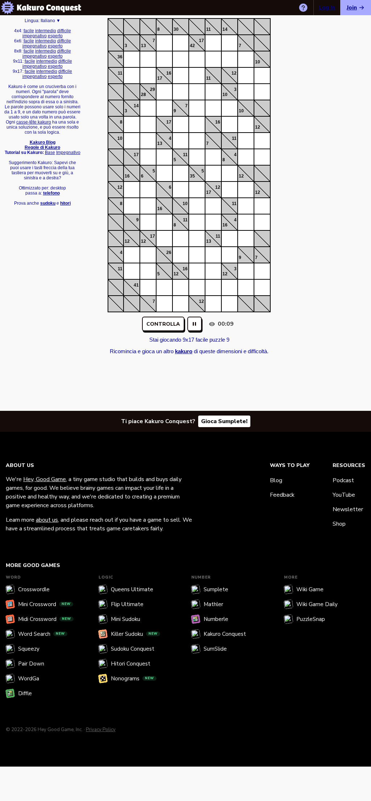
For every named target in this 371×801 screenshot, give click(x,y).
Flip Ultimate (127, 604)
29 (152, 89)
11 (208, 29)
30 (176, 29)
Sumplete (216, 589)
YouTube (344, 495)
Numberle (216, 619)
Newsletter (348, 509)
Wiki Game (310, 589)
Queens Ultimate (132, 589)
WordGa (28, 678)
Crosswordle (34, 589)
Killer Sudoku (134, 634)
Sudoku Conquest (132, 648)
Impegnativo (68, 152)
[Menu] (7, 7)
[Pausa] (194, 324)
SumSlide (215, 648)
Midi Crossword (44, 619)
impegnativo (34, 35)
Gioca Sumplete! (224, 421)
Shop (339, 524)
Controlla (163, 324)
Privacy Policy (101, 729)
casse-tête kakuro (33, 122)
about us (47, 520)
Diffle (25, 693)
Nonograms (132, 678)
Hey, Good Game (44, 479)
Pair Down (31, 663)
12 (234, 73)
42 (192, 45)
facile (29, 30)
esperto (55, 35)
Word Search (41, 634)
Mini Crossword (44, 604)
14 (225, 29)
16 (168, 73)
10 (257, 61)
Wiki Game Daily (317, 604)
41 (136, 285)
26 (168, 252)
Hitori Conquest (130, 663)
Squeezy (28, 648)
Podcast (343, 480)
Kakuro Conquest (225, 634)
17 (201, 40)
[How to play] (303, 7)
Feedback (282, 495)
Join (352, 7)
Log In (327, 7)
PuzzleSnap (310, 619)
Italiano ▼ (51, 20)
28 (143, 94)
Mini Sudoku (125, 619)
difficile (64, 30)
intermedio (45, 30)
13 (143, 45)
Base (50, 152)
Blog (276, 480)
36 (119, 56)
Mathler (213, 604)
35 (192, 176)
